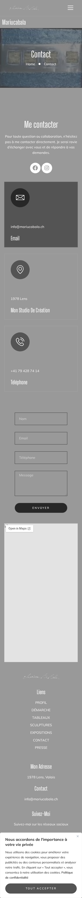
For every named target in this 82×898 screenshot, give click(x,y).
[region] (41, 865)
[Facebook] (35, 168)
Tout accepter (41, 888)
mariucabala (14, 22)
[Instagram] (47, 168)
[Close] (77, 836)
